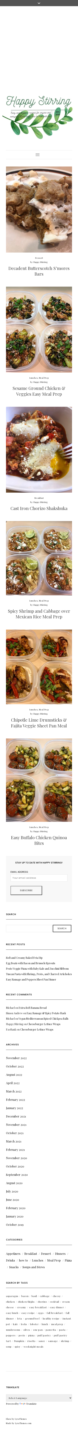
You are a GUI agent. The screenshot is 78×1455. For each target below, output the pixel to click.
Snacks (14, 1267)
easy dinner (57, 1307)
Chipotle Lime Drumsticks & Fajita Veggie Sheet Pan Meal (39, 722)
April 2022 (13, 1083)
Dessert (39, 257)
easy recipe (28, 1312)
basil (34, 1296)
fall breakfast (55, 1312)
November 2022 (16, 1058)
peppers (11, 1335)
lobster (34, 1324)
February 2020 (15, 1208)
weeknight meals (34, 1346)
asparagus (12, 1296)
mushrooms (13, 1329)
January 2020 (14, 1216)
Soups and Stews (33, 1267)
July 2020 (12, 1191)
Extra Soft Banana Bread (33, 1007)
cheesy (57, 1296)
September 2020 (17, 1175)
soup (9, 1346)
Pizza (68, 1260)
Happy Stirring (40, 262)
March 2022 (14, 1091)
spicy (17, 1346)
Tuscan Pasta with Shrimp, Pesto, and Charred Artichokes (39, 974)
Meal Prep (44, 377)
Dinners (60, 1254)
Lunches (33, 377)
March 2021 (13, 1141)
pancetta (51, 1329)
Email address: (20, 871)
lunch (45, 1324)
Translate (31, 1403)
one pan (38, 1329)
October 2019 (15, 1225)
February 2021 (15, 1150)
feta (19, 1318)
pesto (22, 1335)
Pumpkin (19, 1340)
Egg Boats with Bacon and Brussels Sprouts (30, 963)
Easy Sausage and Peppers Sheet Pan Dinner (31, 979)
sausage (53, 1340)
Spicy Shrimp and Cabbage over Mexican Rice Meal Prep (39, 613)
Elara (8, 1418)
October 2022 (15, 1066)
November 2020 (16, 1158)
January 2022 (14, 1108)
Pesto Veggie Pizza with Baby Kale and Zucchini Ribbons (37, 968)
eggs (41, 1312)
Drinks (10, 1260)
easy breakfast (38, 1307)
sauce (42, 1340)
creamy (21, 1307)
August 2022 (14, 1075)
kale (15, 1324)
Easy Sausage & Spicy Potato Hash (46, 1013)
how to (23, 1260)
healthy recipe (51, 1318)
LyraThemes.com (23, 1423)
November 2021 (16, 1125)
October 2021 (14, 1133)
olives (26, 1329)
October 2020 (15, 1166)
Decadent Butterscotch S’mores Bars (38, 271)
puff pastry (44, 1335)
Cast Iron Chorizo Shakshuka (39, 508)
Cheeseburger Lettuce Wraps (43, 1024)
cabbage (45, 1296)
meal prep (57, 1324)
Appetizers (13, 1254)
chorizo (42, 1301)
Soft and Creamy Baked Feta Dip (24, 957)
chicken (10, 1301)
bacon (24, 1296)
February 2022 (15, 1100)
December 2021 (16, 1116)
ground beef (32, 1318)
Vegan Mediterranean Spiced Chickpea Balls (43, 1018)
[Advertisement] (39, 47)
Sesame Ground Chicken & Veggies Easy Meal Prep (39, 391)
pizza (31, 1335)
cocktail (54, 1301)
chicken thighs (26, 1301)
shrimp (65, 1340)
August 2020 (14, 1183)
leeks (24, 1324)
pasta (62, 1329)
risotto (31, 1340)
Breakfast (39, 497)
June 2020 (12, 1200)
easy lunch (12, 1312)
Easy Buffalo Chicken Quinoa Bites (39, 840)
